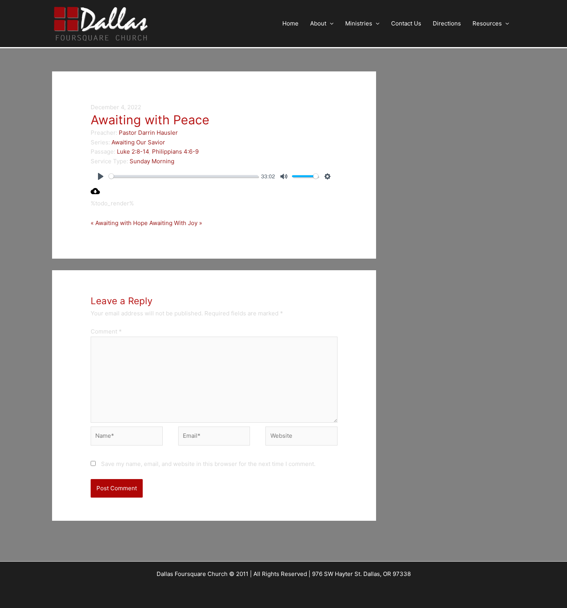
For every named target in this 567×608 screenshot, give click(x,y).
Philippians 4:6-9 (175, 151)
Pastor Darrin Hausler (148, 132)
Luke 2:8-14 (133, 151)
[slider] (183, 176)
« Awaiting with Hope (119, 223)
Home (290, 23)
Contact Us (406, 23)
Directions (447, 23)
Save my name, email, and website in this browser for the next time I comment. (208, 463)
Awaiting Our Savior (138, 142)
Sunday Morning (152, 161)
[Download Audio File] (95, 193)
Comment (106, 331)
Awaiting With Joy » (175, 223)
